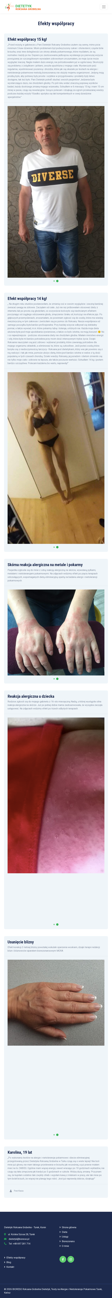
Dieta (64, 1232)
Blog (8, 1262)
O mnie (65, 1246)
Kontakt (10, 1267)
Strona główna (69, 1227)
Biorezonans (68, 1241)
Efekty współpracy (15, 1257)
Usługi (65, 1236)
